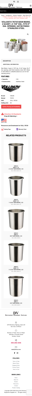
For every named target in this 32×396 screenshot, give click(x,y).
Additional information (11, 64)
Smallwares (9, 15)
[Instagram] (17, 353)
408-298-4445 (16, 343)
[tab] (16, 61)
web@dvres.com (16, 349)
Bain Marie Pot (27, 15)
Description (7, 61)
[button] (27, 34)
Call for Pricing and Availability (11, 106)
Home (2, 15)
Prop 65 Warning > (10, 116)
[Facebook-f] (14, 353)
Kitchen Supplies (17, 15)
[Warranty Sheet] (26, 128)
